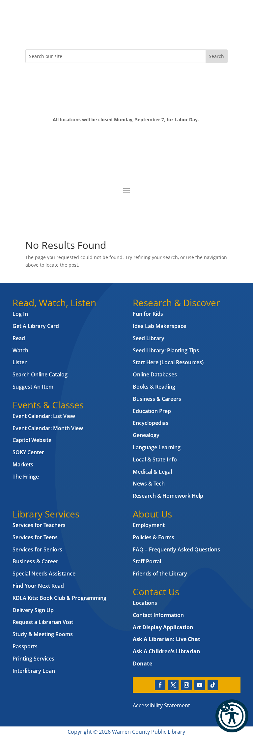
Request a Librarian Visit (43, 622)
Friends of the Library (160, 573)
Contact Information (158, 615)
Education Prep (152, 411)
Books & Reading (154, 386)
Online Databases (155, 374)
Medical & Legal (152, 471)
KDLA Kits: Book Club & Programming (59, 598)
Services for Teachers (39, 525)
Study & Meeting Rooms (43, 634)
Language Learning (157, 447)
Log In (20, 313)
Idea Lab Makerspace (159, 326)
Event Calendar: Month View (48, 428)
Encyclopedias (150, 423)
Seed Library (148, 338)
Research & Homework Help (168, 495)
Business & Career (35, 561)
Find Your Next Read (38, 585)
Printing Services (33, 658)
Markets (23, 464)
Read (19, 338)
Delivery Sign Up (33, 610)
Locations (145, 602)
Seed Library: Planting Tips (166, 350)
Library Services (46, 514)
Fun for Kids (148, 313)
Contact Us (156, 591)
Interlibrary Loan (34, 670)
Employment (149, 525)
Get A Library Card (36, 326)
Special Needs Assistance (44, 573)
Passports (25, 646)
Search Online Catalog (40, 374)
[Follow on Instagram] (57, 31)
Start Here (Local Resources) (168, 362)
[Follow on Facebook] (30, 31)
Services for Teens (35, 537)
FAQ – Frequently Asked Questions (176, 549)
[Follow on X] (44, 31)
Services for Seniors (37, 549)
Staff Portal (147, 561)
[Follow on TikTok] (83, 31)
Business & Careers (157, 398)
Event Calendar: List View (44, 416)
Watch (20, 350)
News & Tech (149, 483)
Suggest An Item (33, 386)
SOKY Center (28, 452)
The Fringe (26, 476)
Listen (20, 362)
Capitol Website (32, 440)
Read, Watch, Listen (54, 302)
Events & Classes (48, 404)
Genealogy (146, 435)
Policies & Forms (153, 537)
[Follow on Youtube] (70, 31)
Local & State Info (155, 459)
